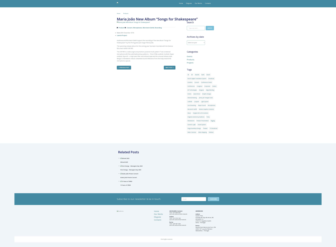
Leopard (196, 101)
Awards (197, 75)
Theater (205, 128)
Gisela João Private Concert (128, 177)
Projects (190, 63)
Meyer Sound (202, 105)
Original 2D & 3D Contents (200, 113)
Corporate (207, 86)
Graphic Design (206, 94)
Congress (199, 86)
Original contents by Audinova (196, 117)
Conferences (191, 86)
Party (208, 117)
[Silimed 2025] (170, 158)
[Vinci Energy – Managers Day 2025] (170, 166)
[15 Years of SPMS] (170, 181)
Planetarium (191, 121)
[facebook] (214, 4)
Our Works (198, 3)
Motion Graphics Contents (206, 109)
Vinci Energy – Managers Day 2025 (130, 170)
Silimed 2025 (124, 162)
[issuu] (218, 4)
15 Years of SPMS (125, 185)
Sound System (202, 124)
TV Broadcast (213, 128)
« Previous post (124, 67)
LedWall (190, 101)
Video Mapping (202, 132)
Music (189, 113)
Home (181, 3)
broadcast (211, 78)
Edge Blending (210, 90)
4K (188, 75)
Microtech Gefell (148, 28)
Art (192, 75)
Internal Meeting (192, 98)
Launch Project (122, 35)
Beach (208, 75)
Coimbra (190, 82)
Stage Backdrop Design (194, 128)
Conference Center (206, 82)
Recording (158, 28)
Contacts (208, 3)
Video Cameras (192, 132)
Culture (214, 86)
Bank (202, 75)
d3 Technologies (192, 90)
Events (189, 56)
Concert (129, 28)
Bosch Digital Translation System (197, 78)
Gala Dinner (196, 94)
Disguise (189, 3)
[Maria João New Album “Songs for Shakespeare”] (132, 22)
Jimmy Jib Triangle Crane (206, 98)
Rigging (213, 121)
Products (125, 13)
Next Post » (170, 67)
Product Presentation (203, 121)
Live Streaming (192, 105)
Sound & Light (192, 124)
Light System (204, 101)
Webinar (211, 132)
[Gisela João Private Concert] (170, 174)
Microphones (137, 28)
